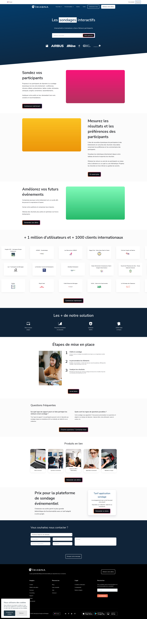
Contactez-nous (93, 7)
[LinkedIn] (65, 613)
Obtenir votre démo (108, 7)
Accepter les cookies (9, 613)
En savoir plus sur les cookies (19, 608)
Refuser (21, 613)
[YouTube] (72, 613)
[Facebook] (68, 613)
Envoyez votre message (73, 556)
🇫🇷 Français (9, 2)
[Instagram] (74, 613)
